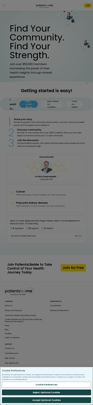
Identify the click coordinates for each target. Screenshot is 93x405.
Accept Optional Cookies (46, 400)
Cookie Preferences (46, 384)
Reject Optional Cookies (46, 392)
